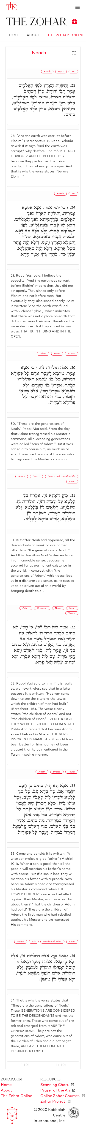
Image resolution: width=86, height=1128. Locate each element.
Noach (39, 53)
